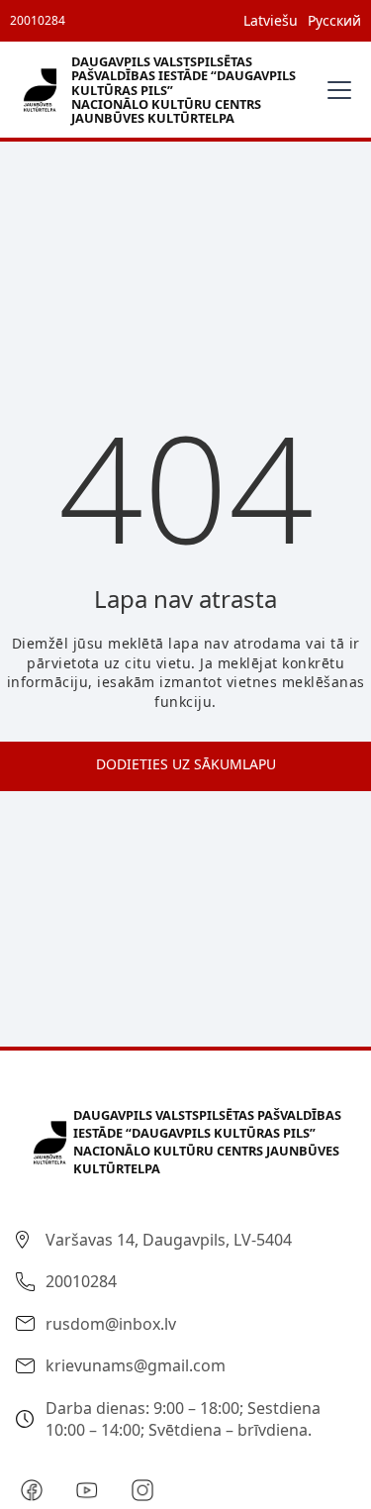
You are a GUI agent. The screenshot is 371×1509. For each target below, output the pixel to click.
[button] (335, 90)
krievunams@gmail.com (136, 1365)
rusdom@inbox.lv (111, 1324)
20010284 (37, 20)
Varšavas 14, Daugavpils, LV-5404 (169, 1240)
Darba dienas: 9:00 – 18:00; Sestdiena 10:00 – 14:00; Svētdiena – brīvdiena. (183, 1419)
